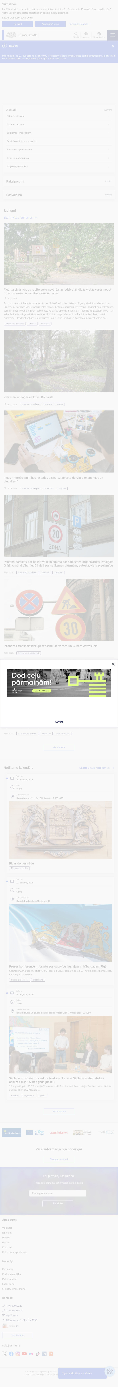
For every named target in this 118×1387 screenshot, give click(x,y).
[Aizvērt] (113, 664)
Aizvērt (59, 721)
